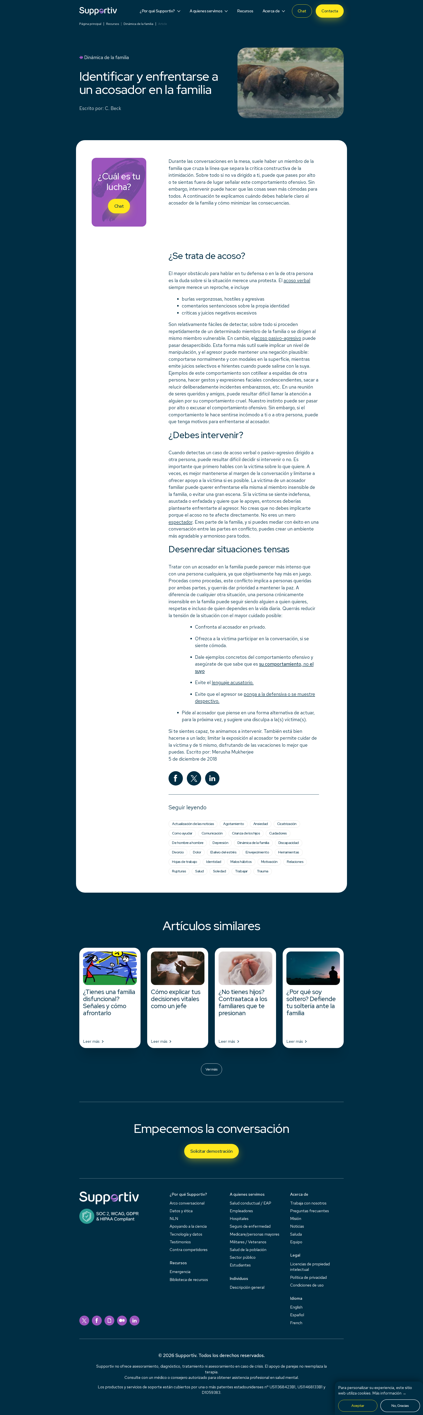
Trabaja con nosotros (308, 1203)
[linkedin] (134, 1321)
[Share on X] (194, 778)
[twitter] (84, 1321)
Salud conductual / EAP (250, 1203)
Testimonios (180, 1241)
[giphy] (109, 1321)
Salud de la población (248, 1249)
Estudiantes (240, 1265)
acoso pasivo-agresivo (278, 338)
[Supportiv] (98, 11)
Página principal (90, 23)
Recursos (112, 23)
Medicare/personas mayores (254, 1234)
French (296, 1322)
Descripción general (247, 1287)
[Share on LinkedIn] (212, 778)
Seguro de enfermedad (250, 1226)
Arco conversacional (187, 1203)
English (296, 1307)
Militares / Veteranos (248, 1241)
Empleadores (241, 1210)
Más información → (389, 1393)
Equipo (296, 1241)
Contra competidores (189, 1249)
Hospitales (239, 1218)
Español (297, 1314)
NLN (174, 1218)
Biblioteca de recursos (189, 1279)
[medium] (122, 1321)
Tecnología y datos (186, 1234)
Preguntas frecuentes (309, 1210)
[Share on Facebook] (176, 778)
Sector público (243, 1257)
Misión (295, 1218)
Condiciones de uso (307, 1285)
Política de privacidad (308, 1277)
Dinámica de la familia (138, 23)
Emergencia (180, 1271)
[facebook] (97, 1321)
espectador (180, 522)
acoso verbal (297, 280)
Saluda (296, 1234)
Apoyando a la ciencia (188, 1226)
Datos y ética (181, 1210)
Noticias (297, 1226)
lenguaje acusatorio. (233, 682)
